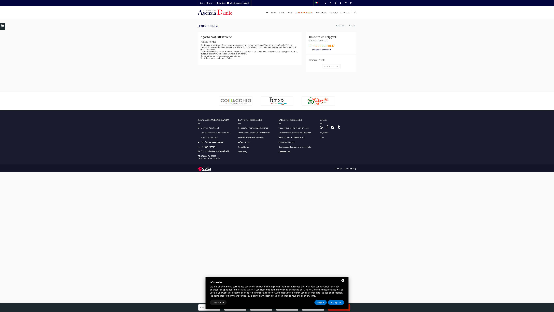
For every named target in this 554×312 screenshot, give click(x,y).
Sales (281, 12)
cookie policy (246, 289)
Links (322, 137)
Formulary (242, 151)
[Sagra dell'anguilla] (318, 97)
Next (351, 26)
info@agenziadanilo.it (239, 3)
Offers (290, 12)
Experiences (321, 12)
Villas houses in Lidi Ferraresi (251, 137)
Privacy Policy (350, 168)
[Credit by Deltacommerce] (204, 168)
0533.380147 (207, 3)
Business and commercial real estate (295, 147)
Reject (320, 302)
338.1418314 (220, 3)
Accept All (336, 302)
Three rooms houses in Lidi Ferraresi (254, 132)
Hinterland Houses (287, 142)
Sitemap (338, 168)
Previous (341, 26)
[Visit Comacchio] (236, 97)
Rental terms (243, 147)
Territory (334, 12)
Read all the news (331, 66)
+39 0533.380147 (323, 46)
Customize (218, 302)
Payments (324, 132)
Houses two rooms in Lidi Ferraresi (253, 128)
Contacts (344, 12)
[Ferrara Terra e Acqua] (277, 97)
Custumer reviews (208, 26)
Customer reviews (304, 12)
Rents (273, 12)
